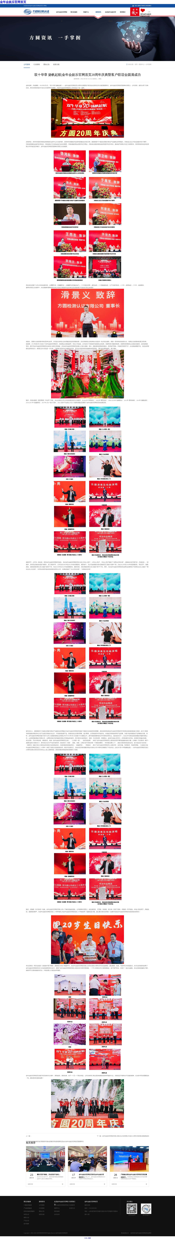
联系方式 (72, 1208)
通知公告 (46, 64)
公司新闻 (27, 64)
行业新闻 (37, 64)
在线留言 (72, 1205)
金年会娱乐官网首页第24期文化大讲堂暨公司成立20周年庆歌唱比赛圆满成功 (125, 1136)
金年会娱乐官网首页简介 (61, 1205)
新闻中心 (141, 64)
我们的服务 (74, 12)
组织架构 (57, 1211)
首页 (136, 64)
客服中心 (86, 12)
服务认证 (26, 1217)
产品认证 (26, 1220)
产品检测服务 (28, 1208)
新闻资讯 (98, 12)
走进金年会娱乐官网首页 (110, 15)
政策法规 (56, 64)
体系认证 (26, 1214)
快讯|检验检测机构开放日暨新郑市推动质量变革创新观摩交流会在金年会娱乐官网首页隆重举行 (55, 1141)
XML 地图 (87, 1238)
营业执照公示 (125, 1233)
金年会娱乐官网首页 (13, 2)
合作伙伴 (57, 1214)
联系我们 (123, 12)
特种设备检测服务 (29, 1211)
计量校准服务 (28, 1205)
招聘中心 (57, 1208)
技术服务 (26, 1223)
